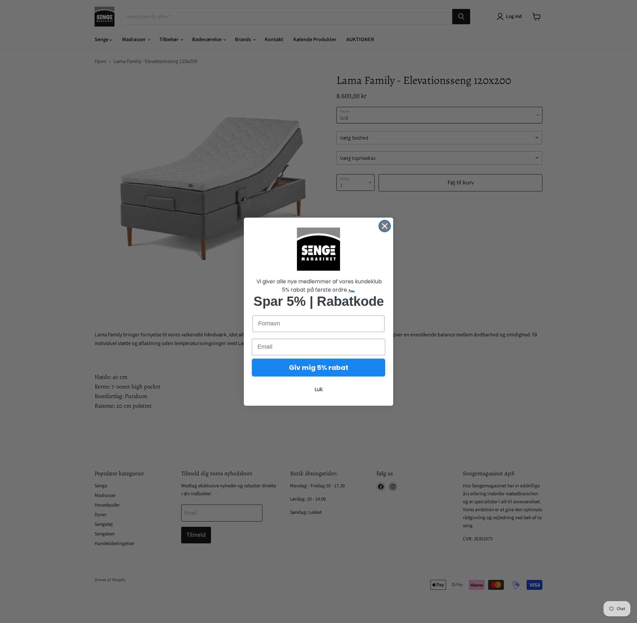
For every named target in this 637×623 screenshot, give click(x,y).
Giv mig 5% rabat (318, 367)
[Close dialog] (384, 226)
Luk (319, 389)
